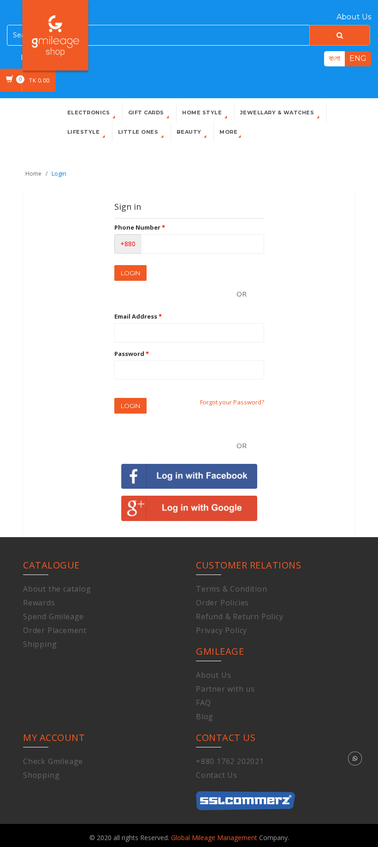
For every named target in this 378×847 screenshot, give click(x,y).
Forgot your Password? (232, 402)
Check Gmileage (53, 761)
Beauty (190, 132)
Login (130, 273)
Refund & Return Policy (240, 616)
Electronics (89, 112)
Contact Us (216, 775)
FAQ (203, 703)
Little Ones (139, 132)
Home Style (203, 112)
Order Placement (55, 630)
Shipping (40, 644)
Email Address (138, 316)
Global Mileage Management (215, 837)
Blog (204, 716)
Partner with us (225, 689)
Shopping (41, 775)
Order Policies (222, 603)
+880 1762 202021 (230, 761)
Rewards (39, 603)
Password (131, 353)
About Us (354, 16)
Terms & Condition (231, 589)
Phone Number (139, 227)
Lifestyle (84, 132)
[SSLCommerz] (245, 796)
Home (33, 174)
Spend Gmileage (53, 616)
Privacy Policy (221, 630)
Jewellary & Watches (278, 112)
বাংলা (334, 58)
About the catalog (57, 589)
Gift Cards (147, 112)
